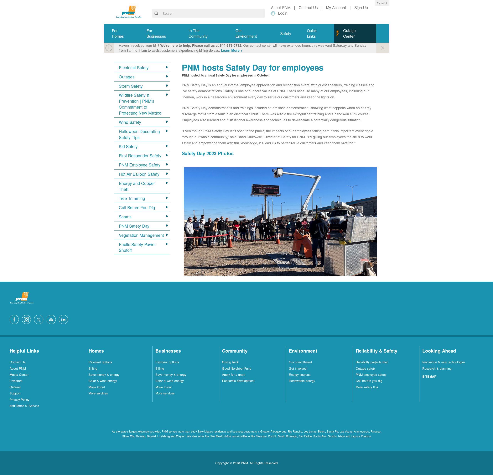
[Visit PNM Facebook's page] (15, 318)
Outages (127, 77)
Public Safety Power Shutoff (137, 247)
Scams (125, 217)
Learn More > (232, 50)
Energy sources (299, 374)
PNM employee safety (371, 374)
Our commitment (300, 362)
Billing (93, 368)
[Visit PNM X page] (40, 318)
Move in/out (97, 387)
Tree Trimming (132, 198)
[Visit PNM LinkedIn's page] (64, 318)
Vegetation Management (141, 235)
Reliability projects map (372, 362)
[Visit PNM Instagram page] (27, 318)
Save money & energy (104, 374)
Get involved (298, 368)
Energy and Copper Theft (137, 186)
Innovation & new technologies (443, 362)
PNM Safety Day (134, 226)
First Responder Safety (140, 155)
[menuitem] (121, 33)
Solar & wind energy (103, 380)
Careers (15, 387)
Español (382, 3)
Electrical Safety (134, 67)
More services (98, 393)
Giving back (230, 362)
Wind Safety (130, 122)
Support (15, 393)
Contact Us (17, 362)
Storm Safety (131, 86)
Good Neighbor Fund (236, 368)
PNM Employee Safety (139, 165)
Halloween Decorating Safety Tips (139, 134)
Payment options (100, 362)
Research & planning (437, 368)
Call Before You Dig (137, 207)
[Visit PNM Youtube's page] (52, 318)
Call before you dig (369, 380)
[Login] (274, 13)
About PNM (18, 368)
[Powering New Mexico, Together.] (129, 11)
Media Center (19, 374)
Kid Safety (128, 146)
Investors (16, 380)
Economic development (238, 380)
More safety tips (367, 387)
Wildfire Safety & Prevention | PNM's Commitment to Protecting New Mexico (140, 104)
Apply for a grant (233, 374)
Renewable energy (302, 380)
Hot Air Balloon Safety (139, 174)
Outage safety (366, 368)
